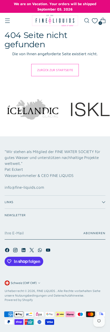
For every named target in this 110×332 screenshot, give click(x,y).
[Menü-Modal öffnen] (7, 20)
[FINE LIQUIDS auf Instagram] (16, 251)
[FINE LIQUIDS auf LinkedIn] (24, 251)
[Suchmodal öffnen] (86, 20)
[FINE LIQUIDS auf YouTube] (49, 251)
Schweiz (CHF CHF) (24, 283)
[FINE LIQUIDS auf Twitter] (32, 251)
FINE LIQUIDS (46, 291)
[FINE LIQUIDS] (55, 20)
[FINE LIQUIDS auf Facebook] (8, 251)
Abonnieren (94, 233)
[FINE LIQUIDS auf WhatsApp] (40, 251)
